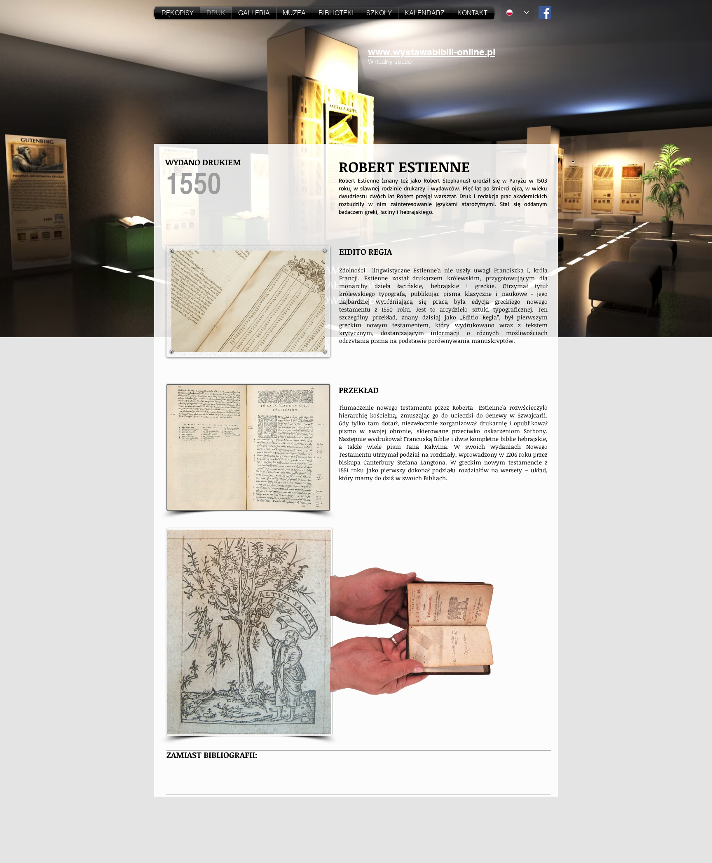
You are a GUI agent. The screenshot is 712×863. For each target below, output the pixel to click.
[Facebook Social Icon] (545, 12)
